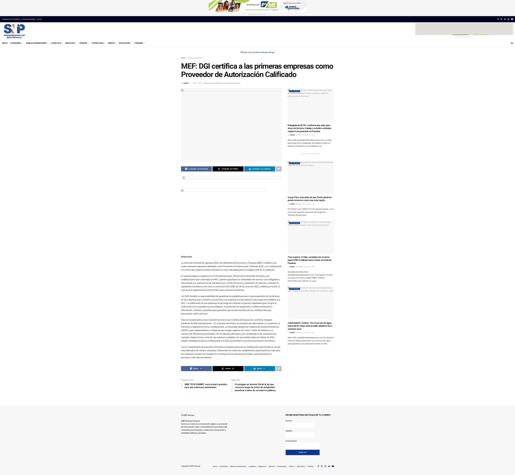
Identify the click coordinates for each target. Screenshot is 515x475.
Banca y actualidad (195, 58)
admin (186, 83)
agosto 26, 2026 (303, 267)
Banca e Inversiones (36, 43)
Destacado (226, 83)
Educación (124, 43)
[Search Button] (512, 43)
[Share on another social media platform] (279, 168)
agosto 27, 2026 (303, 204)
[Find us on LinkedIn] (508, 19)
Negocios (70, 43)
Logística (56, 43)
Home (183, 58)
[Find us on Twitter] (501, 19)
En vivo (39, 19)
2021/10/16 (197, 83)
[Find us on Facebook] (498, 19)
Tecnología (97, 43)
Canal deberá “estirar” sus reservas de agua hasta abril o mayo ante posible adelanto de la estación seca (310, 326)
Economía (16, 43)
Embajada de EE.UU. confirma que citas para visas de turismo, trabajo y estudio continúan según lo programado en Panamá (309, 128)
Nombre (289, 421)
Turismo (138, 43)
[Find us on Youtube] (512, 19)
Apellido (289, 431)
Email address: (291, 441)
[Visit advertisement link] (257, 6)
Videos (111, 43)
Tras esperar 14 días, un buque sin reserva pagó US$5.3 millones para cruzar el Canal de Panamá (310, 260)
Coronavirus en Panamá (11, 19)
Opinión (83, 43)
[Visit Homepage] (14, 31)
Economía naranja (28, 19)
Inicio (5, 43)
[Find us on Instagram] (505, 19)
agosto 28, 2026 (303, 135)
